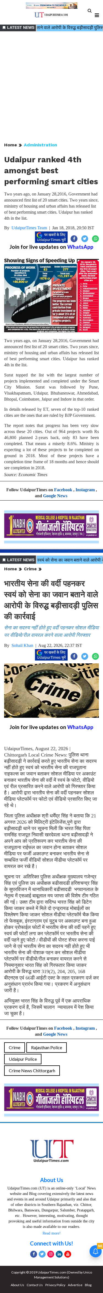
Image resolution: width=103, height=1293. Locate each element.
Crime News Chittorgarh (32, 1070)
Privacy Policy (55, 1285)
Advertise (75, 1285)
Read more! (52, 1233)
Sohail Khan (22, 645)
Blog (88, 1285)
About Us (51, 1180)
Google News (55, 495)
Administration (40, 144)
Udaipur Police (23, 1059)
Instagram (85, 489)
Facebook (63, 489)
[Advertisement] (51, 87)
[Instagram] (50, 1254)
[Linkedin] (59, 1254)
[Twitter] (42, 1254)
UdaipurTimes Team (29, 227)
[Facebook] (33, 1254)
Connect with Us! (51, 1243)
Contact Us (35, 1285)
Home (10, 144)
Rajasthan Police (46, 1047)
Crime (30, 568)
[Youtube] (67, 1254)
